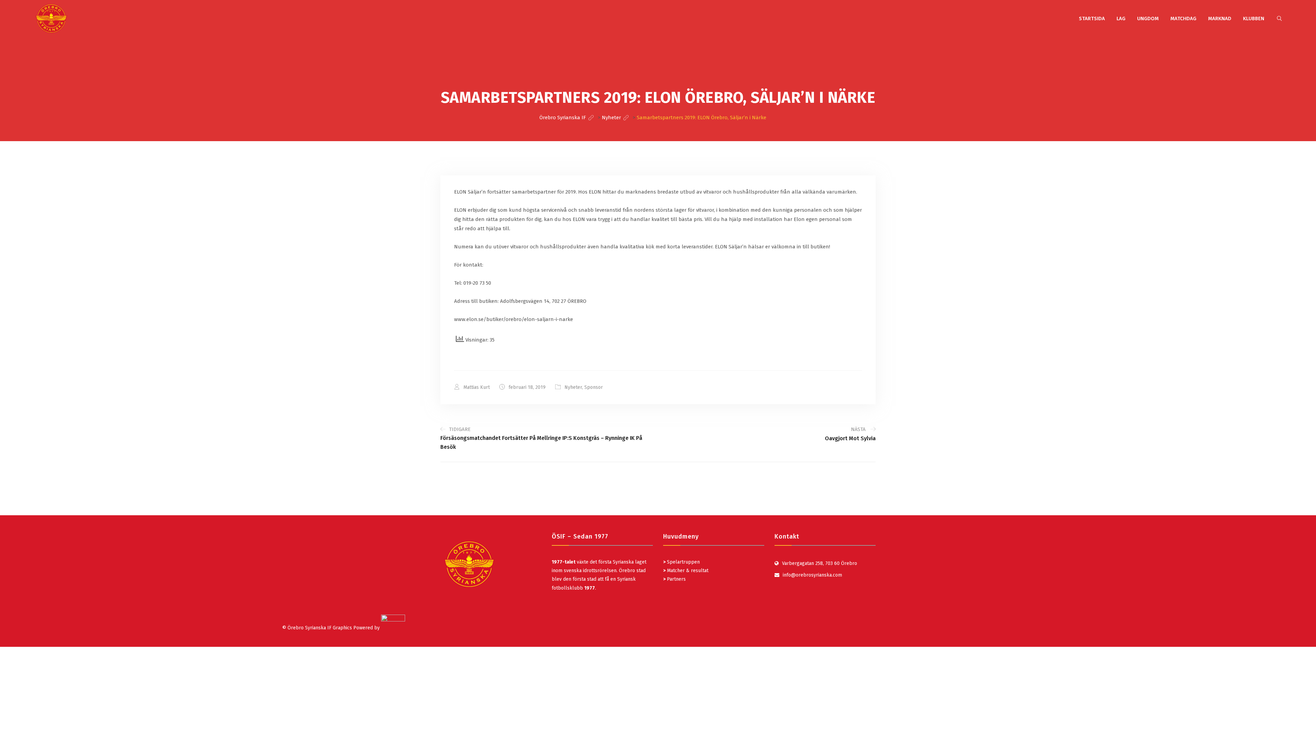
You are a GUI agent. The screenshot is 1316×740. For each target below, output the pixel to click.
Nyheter (573, 387)
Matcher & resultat (685, 571)
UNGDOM (1148, 18)
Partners (674, 579)
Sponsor (593, 387)
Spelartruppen (683, 562)
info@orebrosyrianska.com (812, 575)
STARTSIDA (1092, 18)
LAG (1121, 18)
